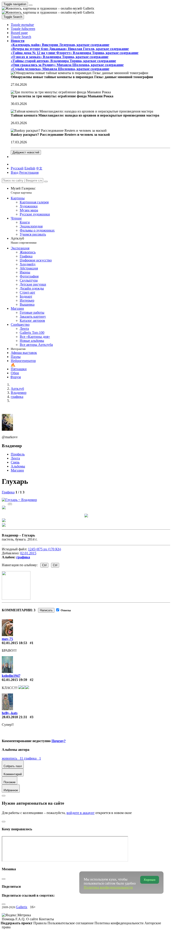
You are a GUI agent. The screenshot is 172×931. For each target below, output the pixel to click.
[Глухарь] (19, 500)
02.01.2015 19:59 (14, 680)
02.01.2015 (28, 553)
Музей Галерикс (23, 190)
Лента (15, 458)
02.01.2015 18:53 (14, 643)
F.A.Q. (20, 919)
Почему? (59, 741)
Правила (40, 923)
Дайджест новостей (26, 152)
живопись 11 (13, 758)
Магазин (17, 470)
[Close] (46, 181)
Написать (46, 610)
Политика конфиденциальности (119, 923)
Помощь (8, 919)
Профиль (18, 454)
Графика (8, 492)
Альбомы (18, 466)
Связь (15, 462)
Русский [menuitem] (17, 168)
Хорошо (149, 879)
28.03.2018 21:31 (14, 717)
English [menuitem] (29, 168)
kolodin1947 (11, 676)
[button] (22, 25)
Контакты (46, 919)
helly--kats (9, 713)
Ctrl (44, 565)
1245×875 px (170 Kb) (44, 549)
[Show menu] (30, 5)
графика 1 (32, 758)
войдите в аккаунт (81, 813)
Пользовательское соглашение (71, 923)
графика (23, 557)
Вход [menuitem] (14, 172)
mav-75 (7, 639)
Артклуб (24, 240)
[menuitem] (39, 168)
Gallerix (21, 907)
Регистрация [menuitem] (29, 172)
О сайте (32, 919)
